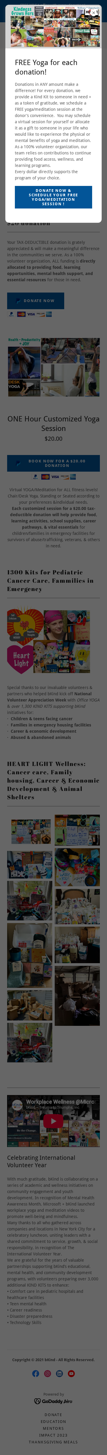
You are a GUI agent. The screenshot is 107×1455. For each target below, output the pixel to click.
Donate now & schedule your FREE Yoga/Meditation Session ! (53, 197)
